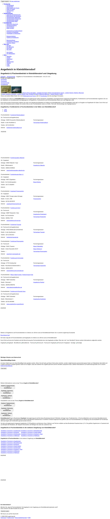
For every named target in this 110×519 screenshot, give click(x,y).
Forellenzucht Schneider (16, 258)
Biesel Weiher (37, 182)
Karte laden (3, 368)
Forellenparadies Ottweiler (17, 157)
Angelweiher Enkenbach (39, 214)
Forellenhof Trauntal (15, 224)
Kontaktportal (4, 84)
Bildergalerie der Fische (13, 8)
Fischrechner (10, 10)
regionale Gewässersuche (14, 14)
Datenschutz (10, 517)
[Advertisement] (24, 144)
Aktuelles (9, 56)
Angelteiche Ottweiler (39, 165)
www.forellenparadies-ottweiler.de (16, 170)
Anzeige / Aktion (11, 43)
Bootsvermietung (11, 36)
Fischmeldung (10, 26)
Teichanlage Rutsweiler (39, 216)
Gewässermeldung (12, 25)
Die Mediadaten (11, 53)
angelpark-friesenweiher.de (14, 203)
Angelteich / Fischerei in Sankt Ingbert (31, 432)
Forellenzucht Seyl (15, 208)
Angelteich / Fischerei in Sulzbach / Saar (32, 434)
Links (8, 64)
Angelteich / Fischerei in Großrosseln (11, 434)
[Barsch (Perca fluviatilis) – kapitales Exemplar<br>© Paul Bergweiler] (34, 92)
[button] (7, 4)
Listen (8, 65)
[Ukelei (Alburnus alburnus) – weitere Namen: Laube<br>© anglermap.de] (48, 94)
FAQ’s (8, 60)
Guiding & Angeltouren (13, 37)
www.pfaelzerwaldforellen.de (14, 287)
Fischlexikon (10, 6)
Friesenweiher (37, 198)
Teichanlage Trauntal (39, 232)
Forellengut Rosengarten (17, 241)
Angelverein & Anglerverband (14, 30)
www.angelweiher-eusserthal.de (15, 304)
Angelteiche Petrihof (38, 282)
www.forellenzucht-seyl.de (14, 220)
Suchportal (4, 79)
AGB (29, 517)
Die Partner (10, 52)
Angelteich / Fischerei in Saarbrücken (11, 430)
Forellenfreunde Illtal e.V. (17, 174)
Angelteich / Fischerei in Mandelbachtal (31, 430)
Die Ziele (9, 49)
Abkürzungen (10, 61)
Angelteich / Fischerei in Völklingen (10, 435)
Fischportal (4, 81)
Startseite (3, 76)
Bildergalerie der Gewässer (14, 16)
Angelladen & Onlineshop (13, 33)
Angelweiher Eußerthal (39, 299)
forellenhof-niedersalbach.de (14, 127)
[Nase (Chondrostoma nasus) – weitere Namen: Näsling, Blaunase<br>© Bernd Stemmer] (66, 92)
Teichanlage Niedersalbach (40, 122)
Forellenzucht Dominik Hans (17, 291)
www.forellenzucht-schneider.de (15, 270)
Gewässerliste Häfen (12, 21)
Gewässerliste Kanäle (12, 20)
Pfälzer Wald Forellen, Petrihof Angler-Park (21, 274)
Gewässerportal (11, 76)
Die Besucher (10, 47)
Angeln (8, 57)
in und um (7, 387)
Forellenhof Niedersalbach (17, 115)
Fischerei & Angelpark (12, 32)
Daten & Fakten (11, 9)
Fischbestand (10, 5)
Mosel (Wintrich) (37, 249)
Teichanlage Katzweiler (39, 265)
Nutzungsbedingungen (21, 517)
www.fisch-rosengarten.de (13, 254)
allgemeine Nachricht (12, 24)
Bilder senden (10, 28)
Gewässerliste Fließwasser (14, 18)
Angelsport (9, 59)
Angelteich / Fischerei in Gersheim (10, 432)
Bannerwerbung (11, 40)
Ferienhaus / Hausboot (13, 41)
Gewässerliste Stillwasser (13, 17)
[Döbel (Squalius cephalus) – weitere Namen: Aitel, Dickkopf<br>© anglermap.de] (17, 94)
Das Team (9, 48)
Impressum (3, 517)
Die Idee (9, 45)
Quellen (9, 63)
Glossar (9, 12)
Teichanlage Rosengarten (40, 251)
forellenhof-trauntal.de (12, 237)
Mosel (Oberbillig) (38, 246)
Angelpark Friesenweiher (17, 191)
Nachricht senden (5, 511)
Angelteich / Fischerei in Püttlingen (30, 435)
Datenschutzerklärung (6, 365)
